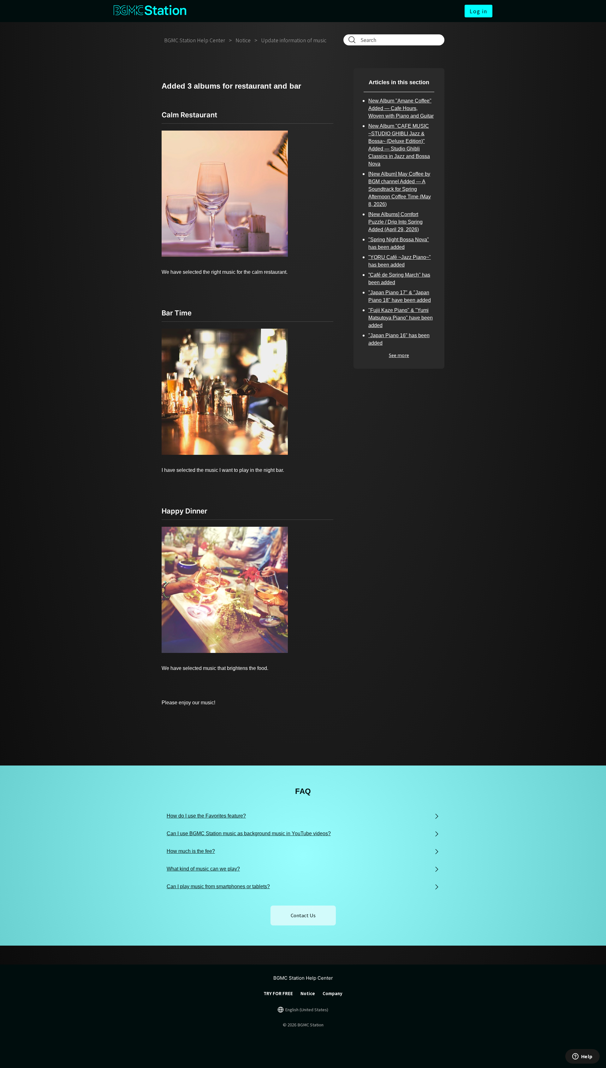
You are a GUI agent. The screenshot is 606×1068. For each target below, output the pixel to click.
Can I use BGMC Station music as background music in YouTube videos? (249, 833)
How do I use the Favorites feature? (206, 816)
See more (399, 355)
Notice (243, 40)
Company (332, 993)
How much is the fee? (191, 851)
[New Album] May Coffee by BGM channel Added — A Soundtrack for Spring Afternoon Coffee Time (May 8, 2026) (399, 189)
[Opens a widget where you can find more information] (582, 1057)
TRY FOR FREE (278, 993)
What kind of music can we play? (203, 868)
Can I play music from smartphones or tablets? (218, 886)
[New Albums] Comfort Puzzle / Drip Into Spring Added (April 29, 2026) (395, 222)
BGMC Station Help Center (194, 40)
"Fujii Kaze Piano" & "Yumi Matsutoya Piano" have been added (400, 318)
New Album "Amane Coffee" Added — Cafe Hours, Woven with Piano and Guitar (401, 108)
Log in (478, 11)
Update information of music (293, 40)
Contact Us (303, 915)
